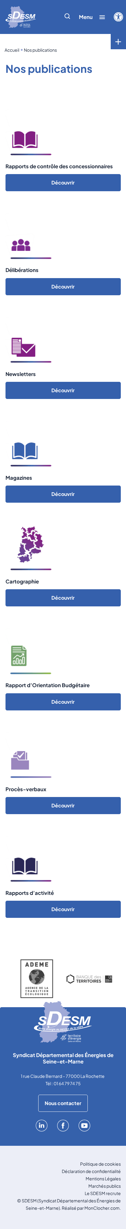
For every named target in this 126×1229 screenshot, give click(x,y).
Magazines (19, 478)
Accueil (12, 50)
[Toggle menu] (118, 41)
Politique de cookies (100, 1164)
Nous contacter (63, 1103)
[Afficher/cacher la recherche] (67, 17)
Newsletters (21, 374)
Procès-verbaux (26, 789)
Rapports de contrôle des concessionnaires (59, 166)
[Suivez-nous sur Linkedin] (41, 1130)
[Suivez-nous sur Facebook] (63, 1130)
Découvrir (63, 182)
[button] (118, 16)
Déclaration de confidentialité (91, 1171)
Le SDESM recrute (103, 1193)
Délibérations (22, 270)
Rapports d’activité (30, 893)
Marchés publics (104, 1186)
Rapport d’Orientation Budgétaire (48, 685)
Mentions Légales (103, 1178)
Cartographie (22, 581)
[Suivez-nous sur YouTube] (84, 1130)
